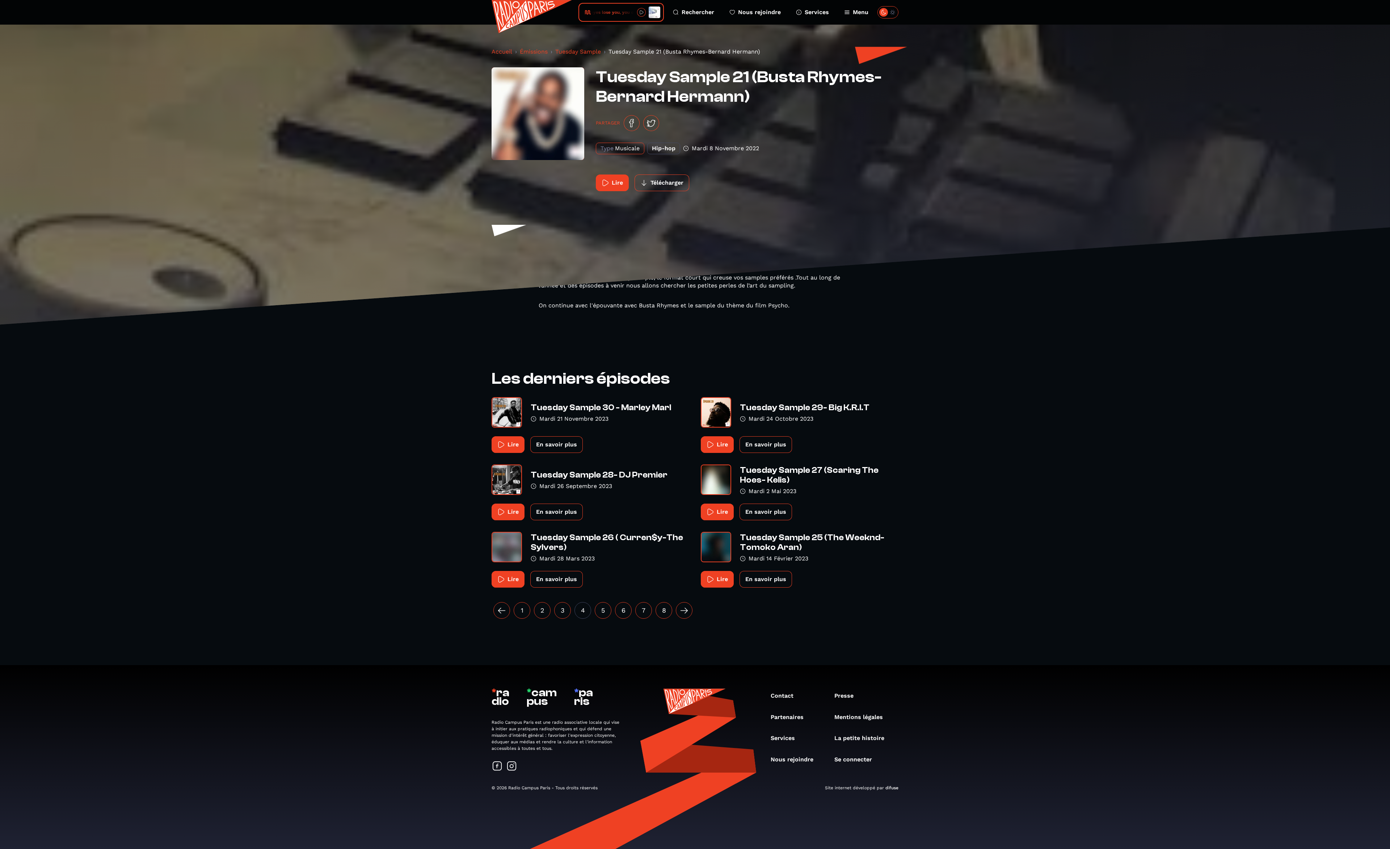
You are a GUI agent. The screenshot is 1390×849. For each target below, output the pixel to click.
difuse (891, 787)
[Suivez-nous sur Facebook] (497, 766)
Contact (782, 695)
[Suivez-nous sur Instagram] (512, 766)
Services (817, 12)
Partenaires (787, 717)
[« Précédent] (502, 610)
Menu (860, 12)
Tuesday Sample (578, 51)
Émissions (534, 51)
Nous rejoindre (759, 12)
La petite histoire (859, 738)
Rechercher (698, 12)
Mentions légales (858, 717)
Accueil (502, 51)
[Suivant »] (684, 610)
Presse (844, 695)
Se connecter (853, 759)
